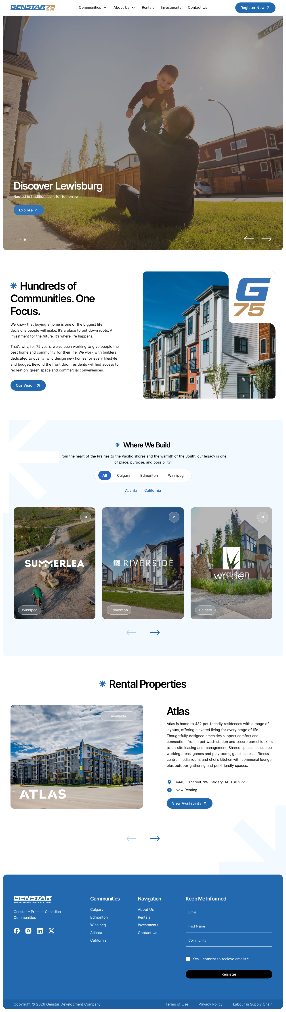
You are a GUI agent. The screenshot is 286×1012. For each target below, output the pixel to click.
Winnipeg (98, 924)
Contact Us (197, 7)
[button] (249, 239)
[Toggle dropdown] (105, 7)
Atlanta (131, 490)
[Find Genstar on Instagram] (28, 932)
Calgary (96, 909)
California (152, 490)
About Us (146, 909)
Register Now (253, 7)
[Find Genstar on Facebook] (17, 932)
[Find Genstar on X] (51, 932)
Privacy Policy (211, 1004)
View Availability (187, 803)
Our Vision (25, 385)
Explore (26, 210)
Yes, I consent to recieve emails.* (221, 958)
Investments (171, 7)
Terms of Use (177, 1004)
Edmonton (99, 917)
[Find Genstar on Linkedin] (40, 932)
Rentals (148, 7)
